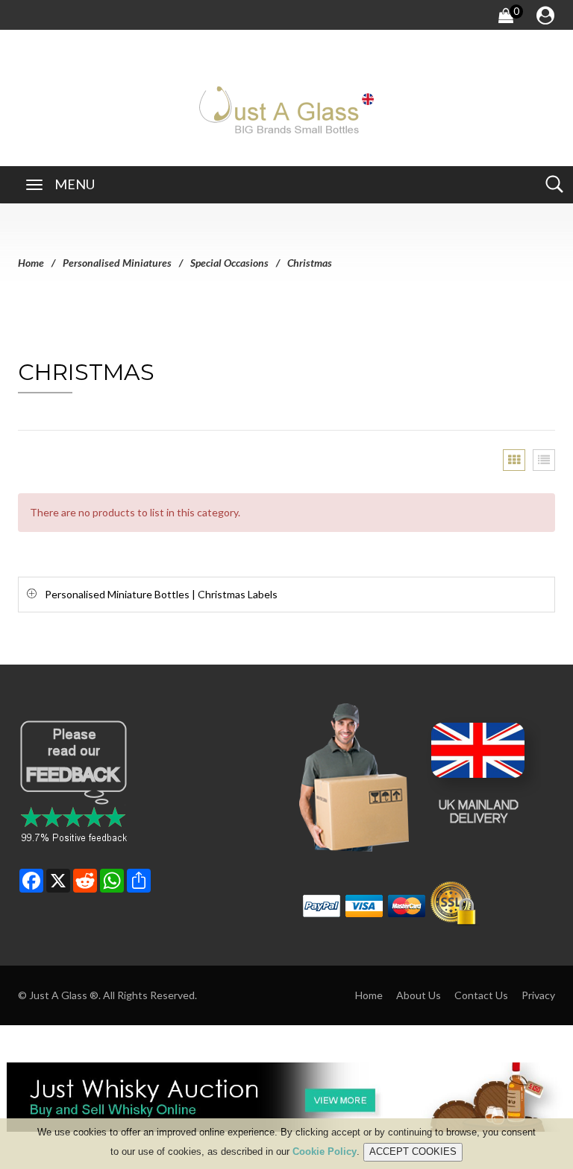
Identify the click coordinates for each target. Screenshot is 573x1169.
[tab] (286, 594)
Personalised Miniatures (117, 262)
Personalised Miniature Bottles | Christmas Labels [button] (161, 594)
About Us (418, 995)
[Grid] (514, 460)
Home (31, 262)
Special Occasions (229, 262)
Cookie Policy (324, 1151)
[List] (544, 460)
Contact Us (481, 995)
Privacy (538, 995)
